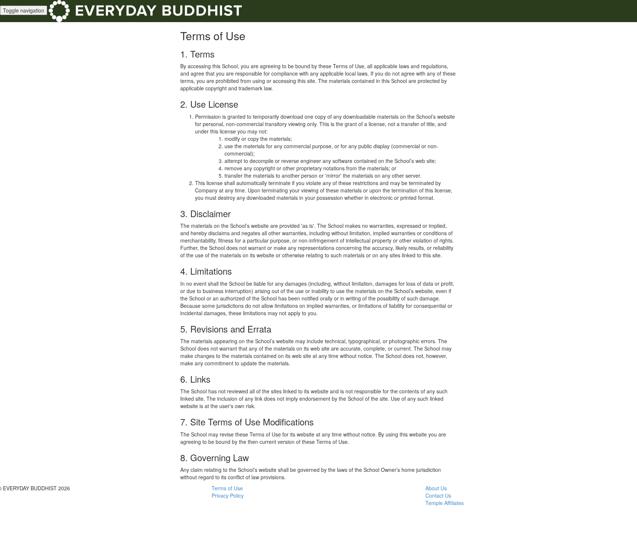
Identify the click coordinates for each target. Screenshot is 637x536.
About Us (436, 488)
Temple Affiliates (444, 503)
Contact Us (438, 495)
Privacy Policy (228, 495)
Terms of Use (227, 488)
